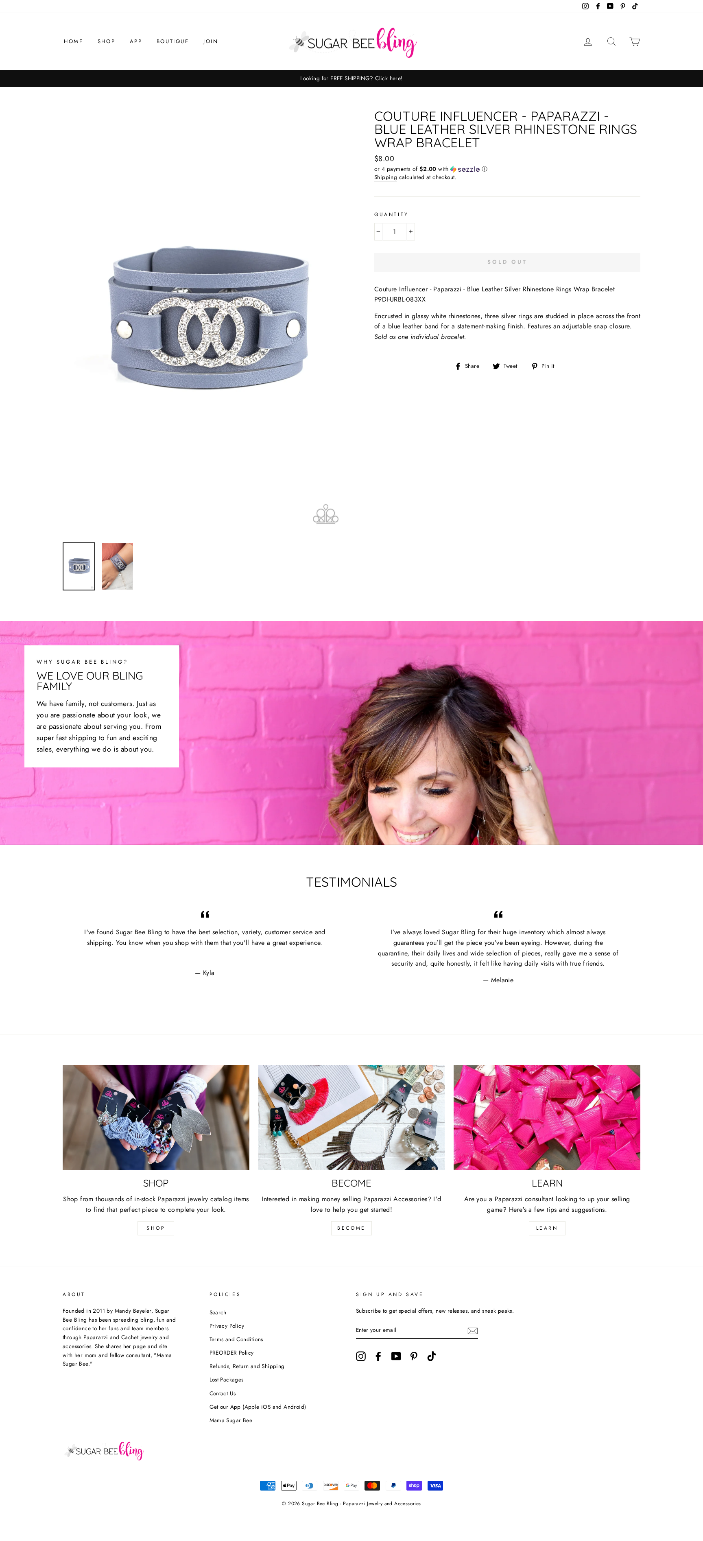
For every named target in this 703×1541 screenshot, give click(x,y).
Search (218, 1312)
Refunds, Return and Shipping (247, 1366)
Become (351, 1228)
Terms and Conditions (236, 1339)
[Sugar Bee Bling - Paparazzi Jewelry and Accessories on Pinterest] (414, 1356)
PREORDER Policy (232, 1353)
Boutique (173, 41)
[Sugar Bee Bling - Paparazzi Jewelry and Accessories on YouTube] (396, 1356)
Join (210, 41)
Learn (547, 1228)
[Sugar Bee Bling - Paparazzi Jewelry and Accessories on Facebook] (378, 1356)
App (136, 41)
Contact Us (223, 1393)
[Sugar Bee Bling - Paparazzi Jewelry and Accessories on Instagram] (361, 1356)
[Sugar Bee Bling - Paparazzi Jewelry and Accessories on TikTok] (432, 1356)
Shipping (385, 177)
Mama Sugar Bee (231, 1420)
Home (73, 41)
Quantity (391, 214)
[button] (507, 169)
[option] (351, 78)
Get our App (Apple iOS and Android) (258, 1407)
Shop (106, 41)
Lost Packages (227, 1379)
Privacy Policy (227, 1326)
